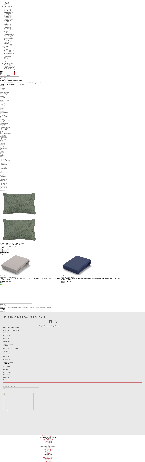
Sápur (1, 117)
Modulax (2, 144)
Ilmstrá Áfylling (4, 112)
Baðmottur (7, 13)
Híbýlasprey (3, 107)
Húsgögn (5, 31)
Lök (6, 21)
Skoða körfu (7, 75)
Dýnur (7, 3)
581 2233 (48, 438)
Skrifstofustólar (9, 38)
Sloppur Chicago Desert (6, 305)
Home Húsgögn (7, 63)
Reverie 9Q (8, 8)
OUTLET (2, 97)
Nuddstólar (8, 45)
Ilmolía (2, 109)
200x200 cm (3, 186)
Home (1, 83)
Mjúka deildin (7, 11)
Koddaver (8, 16)
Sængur (7, 25)
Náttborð (7, 43)
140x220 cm (3, 184)
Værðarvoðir (8, 12)
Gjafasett (2, 105)
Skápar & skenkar (9, 66)
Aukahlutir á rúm (9, 48)
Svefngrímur (8, 15)
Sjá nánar (2, 282)
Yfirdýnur (7, 29)
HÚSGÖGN (3, 139)
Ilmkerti (2, 108)
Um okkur (5, 55)
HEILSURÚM (3, 129)
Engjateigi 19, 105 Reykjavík (48, 437)
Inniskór (7, 49)
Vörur (5, 62)
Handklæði (8, 17)
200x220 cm (3, 187)
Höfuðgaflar (8, 35)
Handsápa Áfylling (5, 120)
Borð (6, 32)
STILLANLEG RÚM (5, 133)
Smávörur (5, 46)
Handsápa (2, 119)
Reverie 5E (8, 9)
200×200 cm (3, 179)
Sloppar (7, 28)
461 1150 (48, 448)
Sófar (6, 39)
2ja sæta (2, 151)
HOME (2, 89)
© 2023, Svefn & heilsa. (9, 386)
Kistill (6, 42)
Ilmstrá (2, 111)
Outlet (4, 60)
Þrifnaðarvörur (4, 121)
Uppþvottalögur (4, 125)
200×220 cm (3, 180)
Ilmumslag (3, 113)
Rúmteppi (8, 24)
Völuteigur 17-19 (48, 454)
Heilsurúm (5, 2)
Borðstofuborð (9, 67)
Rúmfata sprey (4, 116)
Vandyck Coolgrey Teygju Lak (8, 277)
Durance (7, 52)
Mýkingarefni (3, 124)
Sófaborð (7, 70)
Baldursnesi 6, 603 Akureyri (47, 446)
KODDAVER (3, 138)
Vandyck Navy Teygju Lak (68, 277)
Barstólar (7, 65)
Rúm (6, 5)
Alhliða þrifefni (4, 123)
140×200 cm (3, 176)
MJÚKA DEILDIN (8, 83)
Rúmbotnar (8, 36)
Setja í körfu (4, 251)
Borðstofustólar (9, 69)
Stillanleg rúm (7, 6)
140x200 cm (3, 183)
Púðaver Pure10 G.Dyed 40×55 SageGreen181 (29, 83)
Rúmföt (7, 27)
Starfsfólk (6, 57)
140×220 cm (3, 178)
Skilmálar (6, 59)
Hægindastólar (9, 34)
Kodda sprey (3, 115)
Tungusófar (3, 154)
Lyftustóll (2, 143)
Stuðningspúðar (9, 50)
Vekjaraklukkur (9, 53)
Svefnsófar (8, 41)
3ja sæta (2, 152)
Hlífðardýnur (8, 19)
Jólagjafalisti (3, 88)
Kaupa (1, 75)
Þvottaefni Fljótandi (5, 127)
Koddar (7, 20)
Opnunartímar (7, 56)
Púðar (6, 23)
